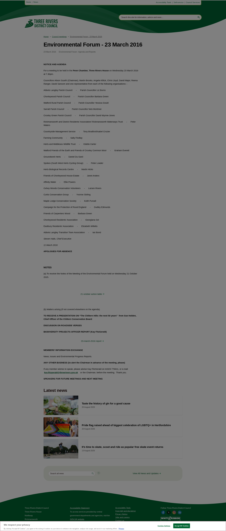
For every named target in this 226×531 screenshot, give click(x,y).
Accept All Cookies (182, 526)
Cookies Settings (164, 526)
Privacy (121, 528)
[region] (113, 526)
